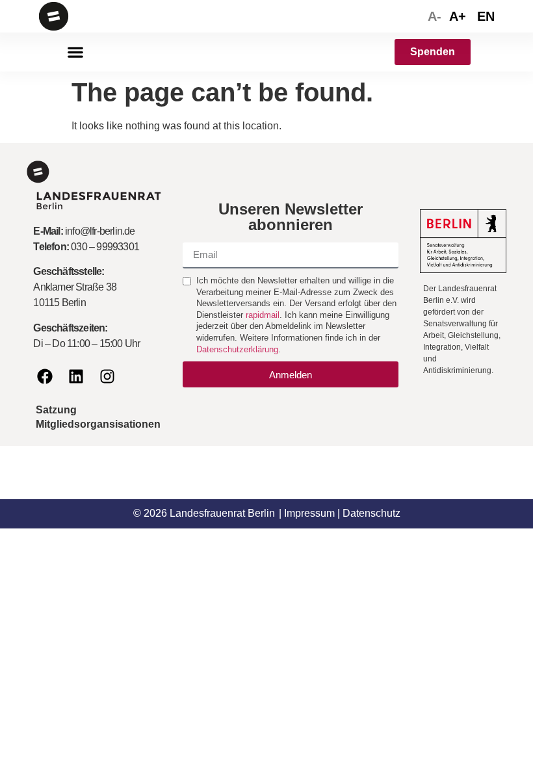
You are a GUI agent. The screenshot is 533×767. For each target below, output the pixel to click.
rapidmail (263, 315)
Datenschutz (371, 513)
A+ (457, 16)
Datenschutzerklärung (237, 349)
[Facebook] (44, 376)
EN (486, 16)
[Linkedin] (76, 376)
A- (434, 16)
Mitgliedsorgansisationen (98, 424)
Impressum (309, 513)
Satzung (56, 409)
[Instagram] (107, 376)
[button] (75, 52)
